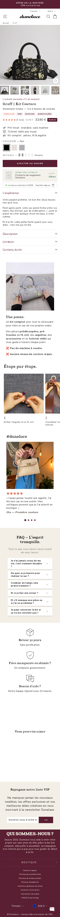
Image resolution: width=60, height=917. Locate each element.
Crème (14, 147)
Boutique (29, 862)
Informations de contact (30, 894)
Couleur (13, 141)
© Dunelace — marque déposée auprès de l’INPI (30, 914)
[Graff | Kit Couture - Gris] (17, 771)
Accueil (6, 23)
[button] (25, 520)
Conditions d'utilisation (30, 890)
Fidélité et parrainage (30, 898)
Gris (22, 147)
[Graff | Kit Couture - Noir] (9, 771)
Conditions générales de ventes (30, 886)
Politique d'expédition (30, 882)
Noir (6, 147)
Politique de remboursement (30, 878)
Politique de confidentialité (30, 874)
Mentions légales (30, 870)
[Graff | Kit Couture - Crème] (13, 771)
